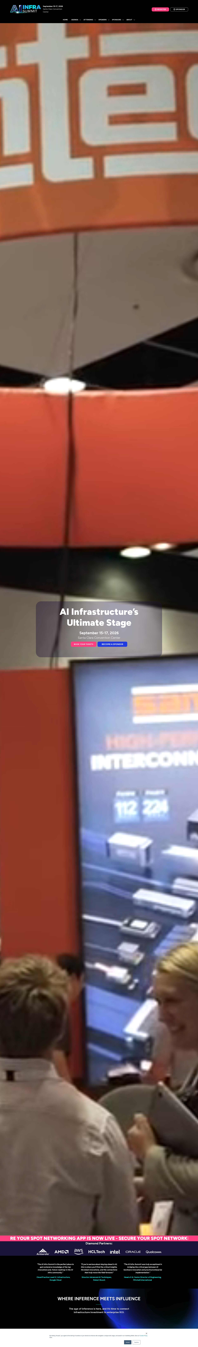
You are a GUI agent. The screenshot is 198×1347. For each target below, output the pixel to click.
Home (65, 20)
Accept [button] (128, 1342)
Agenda (74, 20)
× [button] (146, 1333)
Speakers (102, 20)
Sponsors (116, 20)
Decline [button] (136, 1342)
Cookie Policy (143, 1335)
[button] (160, 9)
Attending (88, 20)
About (129, 20)
